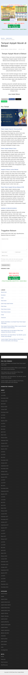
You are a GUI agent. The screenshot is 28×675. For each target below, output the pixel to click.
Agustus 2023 (4, 420)
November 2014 (4, 587)
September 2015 (4, 570)
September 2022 (4, 446)
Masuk (2, 656)
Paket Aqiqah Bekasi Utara (8, 148)
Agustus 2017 (4, 527)
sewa (2, 647)
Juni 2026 (3, 395)
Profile (2, 314)
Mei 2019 (3, 485)
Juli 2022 (3, 451)
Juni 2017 (3, 533)
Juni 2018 (3, 499)
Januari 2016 (4, 558)
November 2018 (4, 488)
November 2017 (4, 519)
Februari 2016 (4, 556)
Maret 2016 (3, 553)
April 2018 (3, 505)
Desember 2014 (4, 584)
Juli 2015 (3, 575)
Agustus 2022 (4, 448)
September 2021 (4, 465)
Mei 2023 (3, 429)
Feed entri (3, 659)
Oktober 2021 (4, 463)
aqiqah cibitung (4, 613)
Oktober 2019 (4, 471)
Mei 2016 (3, 547)
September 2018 (4, 491)
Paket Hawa (3, 306)
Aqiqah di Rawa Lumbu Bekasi (9, 169)
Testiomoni (3, 317)
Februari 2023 (4, 437)
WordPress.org (4, 664)
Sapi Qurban (4, 644)
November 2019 (4, 468)
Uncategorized (4, 649)
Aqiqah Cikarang (4, 616)
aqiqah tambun (4, 627)
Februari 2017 (4, 539)
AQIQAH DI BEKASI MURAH (9, 208)
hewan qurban (4, 638)
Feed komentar (4, 662)
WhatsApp (5, 101)
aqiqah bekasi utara (5, 610)
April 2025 (3, 403)
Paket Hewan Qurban (6, 309)
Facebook (12, 99)
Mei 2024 (3, 417)
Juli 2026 (3, 392)
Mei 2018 (3, 502)
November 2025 (4, 398)
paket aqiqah (4, 641)
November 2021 (4, 460)
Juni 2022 (3, 454)
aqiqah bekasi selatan (6, 604)
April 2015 (3, 581)
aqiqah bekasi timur (5, 607)
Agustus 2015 (4, 573)
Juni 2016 (3, 544)
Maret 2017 (3, 536)
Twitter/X (19, 99)
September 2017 (4, 525)
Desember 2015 (4, 561)
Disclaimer (3, 295)
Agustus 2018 (4, 494)
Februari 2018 (4, 510)
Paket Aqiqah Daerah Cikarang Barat (11, 129)
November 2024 (4, 412)
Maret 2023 (3, 434)
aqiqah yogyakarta (5, 630)
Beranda (2, 38)
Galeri (2, 297)
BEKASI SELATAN (5, 633)
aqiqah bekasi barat (5, 602)
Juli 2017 (3, 530)
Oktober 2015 (4, 567)
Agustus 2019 (4, 477)
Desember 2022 (4, 440)
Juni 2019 (3, 482)
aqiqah (2, 596)
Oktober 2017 (4, 522)
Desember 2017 (4, 516)
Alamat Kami (4, 292)
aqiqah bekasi (13, 49)
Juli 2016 (3, 542)
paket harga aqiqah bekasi (7, 303)
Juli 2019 (3, 479)
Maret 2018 (3, 508)
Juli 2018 (3, 496)
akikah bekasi (9, 38)
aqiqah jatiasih (4, 618)
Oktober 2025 (4, 401)
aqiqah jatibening (5, 621)
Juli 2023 (3, 423)
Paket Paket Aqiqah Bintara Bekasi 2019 (12, 187)
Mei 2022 (3, 457)
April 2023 (3, 432)
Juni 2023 (3, 426)
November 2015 (4, 564)
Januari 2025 (4, 409)
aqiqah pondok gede (5, 624)
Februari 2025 (4, 406)
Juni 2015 (3, 578)
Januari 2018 (4, 513)
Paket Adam (3, 300)
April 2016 (3, 550)
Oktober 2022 (4, 443)
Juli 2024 (3, 415)
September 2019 (4, 474)
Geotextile (3, 635)
